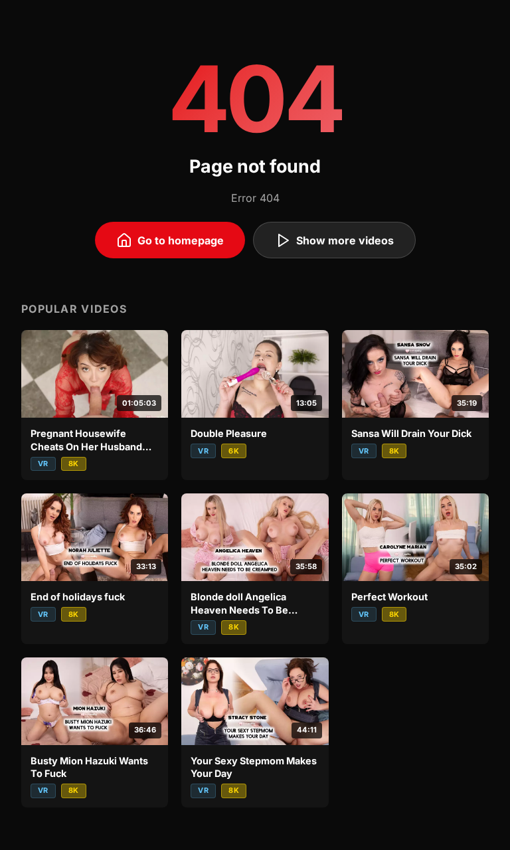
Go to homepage (180, 240)
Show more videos (345, 240)
